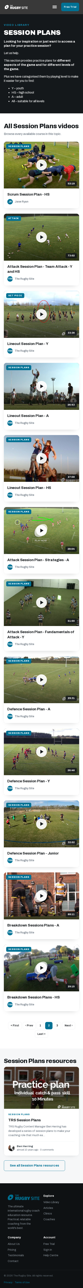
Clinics (47, 1213)
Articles (48, 1208)
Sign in (47, 1249)
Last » (41, 1034)
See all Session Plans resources (34, 1165)
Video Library (51, 1202)
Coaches (49, 1219)
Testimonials (16, 1255)
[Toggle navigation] (54, 7)
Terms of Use (22, 1282)
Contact (13, 1261)
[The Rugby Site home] (16, 7)
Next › (69, 1025)
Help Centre (50, 1255)
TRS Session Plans (24, 1120)
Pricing (12, 1249)
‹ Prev (29, 1025)
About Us (14, 1244)
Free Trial (70, 7)
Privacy (8, 1282)
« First (15, 1025)
